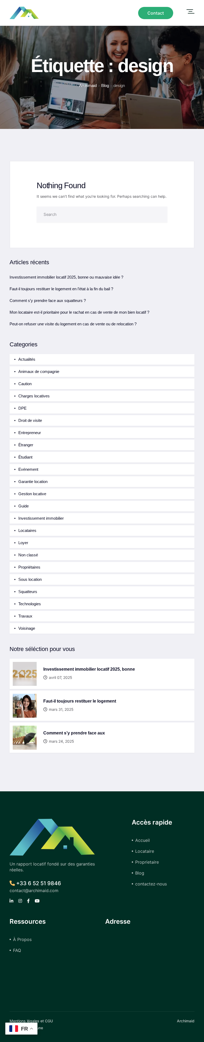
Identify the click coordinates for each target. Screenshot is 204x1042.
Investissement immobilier (41, 518)
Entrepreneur (29, 432)
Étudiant (25, 457)
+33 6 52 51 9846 (38, 883)
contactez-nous (151, 883)
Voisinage (26, 628)
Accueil (142, 840)
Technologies (29, 604)
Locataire (144, 851)
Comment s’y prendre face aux (74, 733)
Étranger (25, 445)
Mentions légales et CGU (31, 1021)
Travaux (25, 616)
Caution (25, 383)
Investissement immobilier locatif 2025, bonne (89, 669)
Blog (139, 873)
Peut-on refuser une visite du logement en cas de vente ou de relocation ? (73, 324)
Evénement (28, 469)
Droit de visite (30, 420)
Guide (23, 506)
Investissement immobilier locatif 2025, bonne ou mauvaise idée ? (66, 277)
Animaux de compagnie (38, 371)
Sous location (30, 579)
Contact (155, 13)
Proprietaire (147, 862)
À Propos (22, 939)
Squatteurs (27, 591)
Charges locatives (34, 396)
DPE (22, 408)
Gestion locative (32, 493)
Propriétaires (29, 567)
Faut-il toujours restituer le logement (79, 701)
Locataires (27, 530)
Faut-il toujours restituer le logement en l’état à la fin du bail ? (61, 289)
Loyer (23, 542)
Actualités (26, 359)
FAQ (17, 950)
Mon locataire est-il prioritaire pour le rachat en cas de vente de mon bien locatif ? (79, 312)
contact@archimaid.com (34, 890)
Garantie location (33, 481)
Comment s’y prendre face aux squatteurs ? (48, 300)
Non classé (28, 555)
